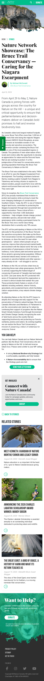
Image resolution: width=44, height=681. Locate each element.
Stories (11, 39)
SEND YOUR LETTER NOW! (22, 367)
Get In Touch (9, 656)
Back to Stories (11, 414)
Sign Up (22, 404)
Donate (39, 2)
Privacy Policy (10, 649)
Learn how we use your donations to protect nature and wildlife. (22, 625)
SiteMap (8, 653)
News (4, 39)
